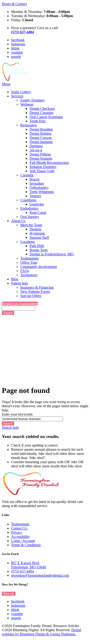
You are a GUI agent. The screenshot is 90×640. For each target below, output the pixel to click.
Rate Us (8, 593)
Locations (27, 242)
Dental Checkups (42, 108)
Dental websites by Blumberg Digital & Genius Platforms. (41, 632)
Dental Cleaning (41, 113)
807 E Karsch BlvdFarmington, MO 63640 (28, 565)
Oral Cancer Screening (46, 117)
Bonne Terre (39, 250)
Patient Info (19, 283)
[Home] (15, 80)
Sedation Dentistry (43, 167)
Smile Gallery (21, 92)
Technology (29, 275)
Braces (34, 179)
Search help (10, 427)
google (16, 56)
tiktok (15, 48)
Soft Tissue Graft (42, 171)
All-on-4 (36, 150)
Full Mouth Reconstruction (49, 163)
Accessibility (20, 537)
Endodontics (29, 208)
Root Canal (38, 212)
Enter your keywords (17, 414)
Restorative (28, 125)
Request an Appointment (20, 304)
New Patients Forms (35, 292)
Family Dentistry (32, 100)
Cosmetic (27, 175)
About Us (18, 221)
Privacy (16, 532)
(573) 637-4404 (22, 571)
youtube (17, 52)
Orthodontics (39, 188)
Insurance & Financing (37, 287)
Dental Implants (41, 142)
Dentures (36, 146)
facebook (17, 40)
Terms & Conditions (26, 545)
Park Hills (37, 246)
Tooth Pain (37, 121)
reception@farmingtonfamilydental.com (40, 575)
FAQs (24, 271)
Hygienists (37, 233)
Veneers (35, 196)
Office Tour (28, 262)
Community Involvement (38, 267)
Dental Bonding (41, 129)
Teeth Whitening (42, 192)
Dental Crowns (41, 138)
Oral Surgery (29, 217)
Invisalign (37, 183)
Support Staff (39, 237)
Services (17, 96)
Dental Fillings (40, 154)
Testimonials (29, 258)
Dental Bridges (40, 133)
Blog (14, 279)
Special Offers (30, 296)
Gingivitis (37, 204)
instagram (18, 44)
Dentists (35, 229)
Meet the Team (31, 225)
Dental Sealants (41, 158)
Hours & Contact (14, 4)
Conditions (28, 200)
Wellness (26, 104)
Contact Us (19, 528)
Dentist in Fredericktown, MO (52, 254)
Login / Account (23, 541)
